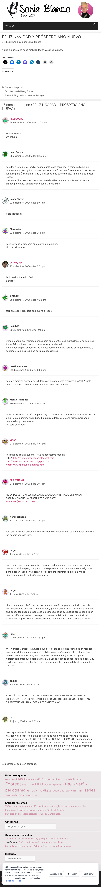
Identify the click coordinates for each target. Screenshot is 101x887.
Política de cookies (13, 881)
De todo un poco (13, 87)
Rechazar (72, 874)
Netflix (81, 783)
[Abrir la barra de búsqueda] (94, 24)
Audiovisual (19, 778)
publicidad (58, 790)
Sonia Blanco (11, 838)
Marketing (49, 784)
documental (66, 779)
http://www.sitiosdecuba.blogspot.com (33, 458)
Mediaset (59, 784)
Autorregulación (33, 779)
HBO (39, 784)
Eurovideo (26, 785)
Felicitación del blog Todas (19, 91)
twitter (30, 795)
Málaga (70, 784)
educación (76, 779)
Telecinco (10, 795)
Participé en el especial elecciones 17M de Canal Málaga (33, 814)
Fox (32, 784)
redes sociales (77, 791)
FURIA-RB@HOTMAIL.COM (20, 501)
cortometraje (54, 779)
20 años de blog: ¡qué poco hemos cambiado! (45, 838)
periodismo (15, 790)
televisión (21, 795)
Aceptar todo (56, 874)
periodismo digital (39, 790)
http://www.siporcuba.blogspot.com (25, 464)
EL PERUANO (17, 480)
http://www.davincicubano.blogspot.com (27, 461)
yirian (13, 440)
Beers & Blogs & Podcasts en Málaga (24, 95)
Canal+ (45, 779)
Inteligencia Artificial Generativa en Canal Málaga (46, 846)
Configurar (89, 874)
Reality (67, 791)
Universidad (38, 795)
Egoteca (13, 783)
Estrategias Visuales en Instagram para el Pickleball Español (35, 810)
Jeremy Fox (16, 262)
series (90, 790)
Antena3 (8, 779)
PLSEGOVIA (16, 118)
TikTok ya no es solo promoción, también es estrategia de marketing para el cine (45, 806)
